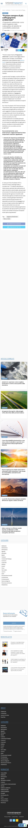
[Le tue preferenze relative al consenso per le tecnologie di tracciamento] (25, 825)
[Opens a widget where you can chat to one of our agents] (22, 825)
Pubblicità (3, 711)
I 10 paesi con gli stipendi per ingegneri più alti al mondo (17, 643)
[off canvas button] (2, 4)
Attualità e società (5, 780)
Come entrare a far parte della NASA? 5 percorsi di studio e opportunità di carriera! (18, 669)
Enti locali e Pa (4, 795)
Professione (5, 577)
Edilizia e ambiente (5, 787)
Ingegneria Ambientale (12, 216)
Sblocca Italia (7, 219)
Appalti (3, 551)
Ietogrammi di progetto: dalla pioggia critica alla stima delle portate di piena (13, 412)
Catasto (4, 557)
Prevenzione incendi (7, 575)
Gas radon (4, 570)
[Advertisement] (14, 293)
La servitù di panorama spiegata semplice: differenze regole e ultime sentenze (14, 499)
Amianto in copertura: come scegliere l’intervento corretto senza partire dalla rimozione (13, 383)
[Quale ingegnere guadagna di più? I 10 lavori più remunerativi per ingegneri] (5, 661)
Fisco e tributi (4, 799)
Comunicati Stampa (6, 559)
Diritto (2, 786)
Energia (3, 793)
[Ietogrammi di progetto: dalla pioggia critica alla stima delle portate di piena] (14, 400)
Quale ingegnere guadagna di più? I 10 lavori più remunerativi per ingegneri (18, 661)
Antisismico (5, 549)
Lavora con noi (5, 715)
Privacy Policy (7, 816)
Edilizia (3, 564)
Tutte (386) (4, 773)
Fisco (3, 568)
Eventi (3, 566)
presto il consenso (8, 631)
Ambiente (5, 13)
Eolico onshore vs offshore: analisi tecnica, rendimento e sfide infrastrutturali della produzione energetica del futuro (12, 530)
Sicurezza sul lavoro (7, 583)
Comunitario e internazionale (8, 784)
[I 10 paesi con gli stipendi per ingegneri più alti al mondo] (5, 644)
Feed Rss (3, 717)
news (3, 573)
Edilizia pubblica (5, 791)
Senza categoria (6, 581)
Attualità (4, 553)
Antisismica (4, 547)
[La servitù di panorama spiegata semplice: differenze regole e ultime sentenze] (14, 488)
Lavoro (3, 571)
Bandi (3, 555)
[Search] (26, 4)
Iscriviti (14, 623)
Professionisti (5, 579)
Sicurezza (3, 802)
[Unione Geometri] (14, 812)
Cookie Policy (15, 816)
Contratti (4, 562)
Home (3, 10)
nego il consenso (17, 631)
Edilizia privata (4, 789)
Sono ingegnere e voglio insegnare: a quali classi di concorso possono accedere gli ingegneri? (18, 653)
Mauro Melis (7, 30)
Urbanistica (4, 584)
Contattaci (3, 713)
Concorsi (4, 560)
